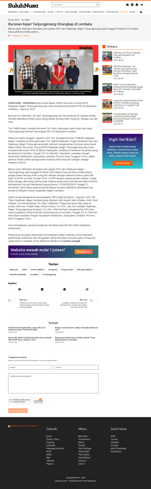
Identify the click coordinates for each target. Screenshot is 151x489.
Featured (52, 270)
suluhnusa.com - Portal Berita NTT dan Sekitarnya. (75, 481)
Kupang (50, 442)
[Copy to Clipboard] (87, 289)
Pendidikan (112, 12)
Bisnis (51, 12)
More (132, 12)
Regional (24, 12)
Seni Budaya (71, 12)
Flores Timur (53, 439)
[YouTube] (132, 5)
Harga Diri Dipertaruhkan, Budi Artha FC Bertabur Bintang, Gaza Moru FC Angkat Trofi (128, 102)
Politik (59, 12)
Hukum (124, 12)
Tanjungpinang (49, 274)
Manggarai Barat (55, 448)
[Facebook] (19, 289)
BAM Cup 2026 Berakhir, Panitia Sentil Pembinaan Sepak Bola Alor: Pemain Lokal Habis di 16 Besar (128, 88)
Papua (49, 463)
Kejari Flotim (67, 270)
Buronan (14, 270)
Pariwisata (98, 12)
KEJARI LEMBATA (84, 270)
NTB (48, 451)
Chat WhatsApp (122, 163)
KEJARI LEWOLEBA (18, 274)
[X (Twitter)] (42, 289)
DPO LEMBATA (37, 270)
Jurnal (114, 439)
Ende (49, 436)
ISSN (113, 436)
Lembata (34, 274)
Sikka (49, 454)
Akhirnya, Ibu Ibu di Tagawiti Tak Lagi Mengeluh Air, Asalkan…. (126, 55)
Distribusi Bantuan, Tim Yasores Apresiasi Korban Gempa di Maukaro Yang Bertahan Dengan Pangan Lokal (125, 71)
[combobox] (73, 4)
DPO (24, 270)
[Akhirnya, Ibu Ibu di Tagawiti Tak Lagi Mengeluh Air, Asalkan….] (107, 56)
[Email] (127, 5)
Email (59, 367)
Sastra (81, 463)
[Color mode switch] (141, 11)
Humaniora (39, 12)
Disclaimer (116, 451)
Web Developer (118, 448)
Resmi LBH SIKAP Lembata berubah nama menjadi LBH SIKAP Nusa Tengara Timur (29, 339)
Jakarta (50, 460)
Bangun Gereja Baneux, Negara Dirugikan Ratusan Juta (76, 329)
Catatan (115, 442)
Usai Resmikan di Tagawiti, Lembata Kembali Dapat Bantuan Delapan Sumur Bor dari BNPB (127, 117)
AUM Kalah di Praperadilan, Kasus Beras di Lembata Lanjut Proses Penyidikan (26, 329)
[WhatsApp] (137, 5)
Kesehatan (85, 12)
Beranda (13, 12)
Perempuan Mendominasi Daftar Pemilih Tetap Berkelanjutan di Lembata (75, 339)
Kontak (114, 445)
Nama (13, 367)
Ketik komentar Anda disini (21, 376)
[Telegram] (141, 5)
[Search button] (97, 4)
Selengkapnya (83, 252)
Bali (48, 457)
